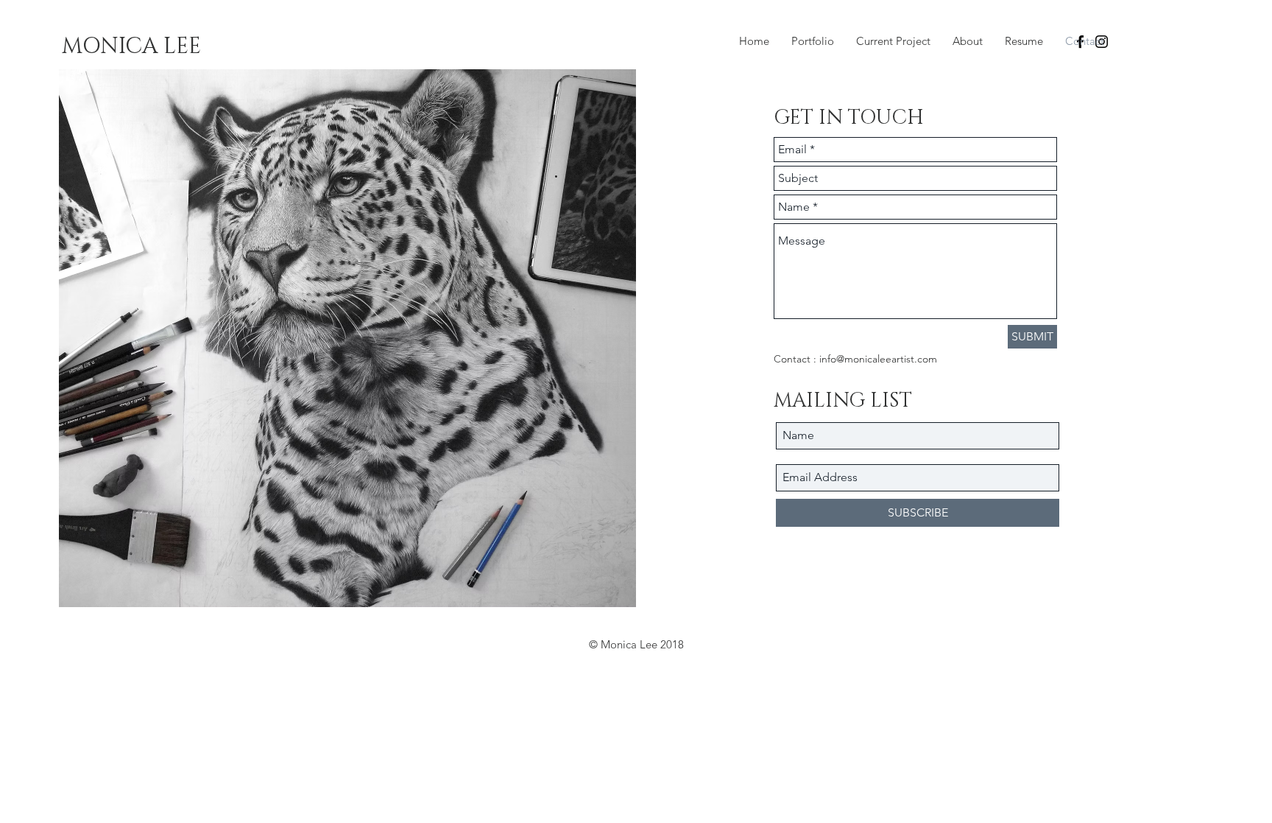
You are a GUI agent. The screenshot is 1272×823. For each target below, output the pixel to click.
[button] (131, 46)
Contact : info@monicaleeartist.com (855, 358)
